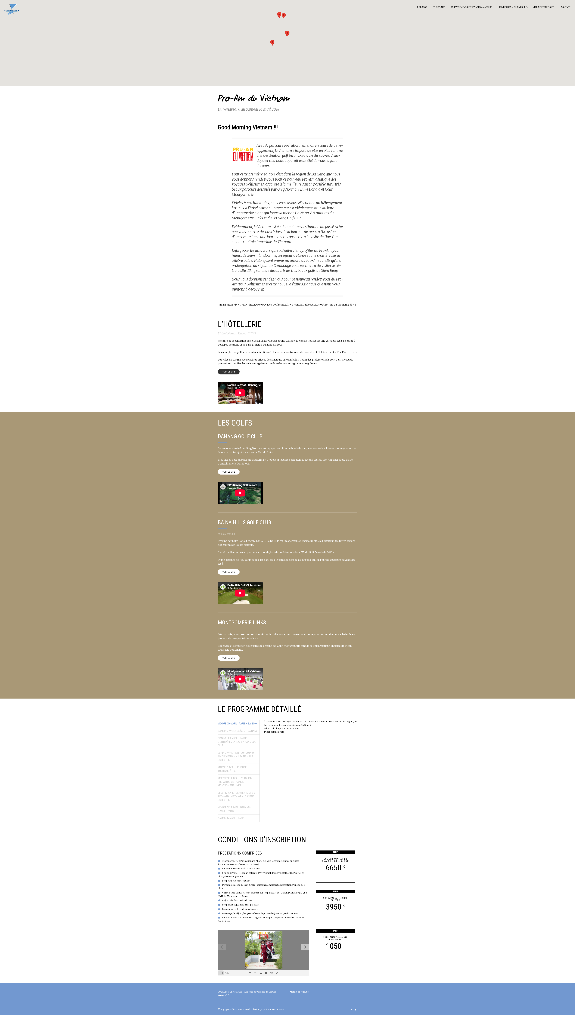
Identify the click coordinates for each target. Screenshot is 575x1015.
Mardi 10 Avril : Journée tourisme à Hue (232, 769)
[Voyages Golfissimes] (11, 9)
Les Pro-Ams (438, 7)
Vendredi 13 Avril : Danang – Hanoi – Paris (235, 809)
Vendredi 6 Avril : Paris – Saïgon (237, 723)
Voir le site (228, 371)
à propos (422, 7)
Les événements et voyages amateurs (471, 7)
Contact (566, 7)
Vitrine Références (543, 7)
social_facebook (355, 1009)
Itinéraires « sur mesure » (513, 7)
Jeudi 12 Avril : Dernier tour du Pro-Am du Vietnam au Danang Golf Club (236, 796)
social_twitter (352, 1009)
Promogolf (223, 995)
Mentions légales (299, 991)
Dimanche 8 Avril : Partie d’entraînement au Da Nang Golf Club (237, 742)
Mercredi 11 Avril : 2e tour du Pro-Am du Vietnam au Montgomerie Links (235, 782)
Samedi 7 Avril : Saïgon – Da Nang (238, 730)
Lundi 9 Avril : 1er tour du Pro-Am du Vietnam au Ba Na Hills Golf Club (236, 756)
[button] (287, 33)
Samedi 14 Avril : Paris (231, 818)
